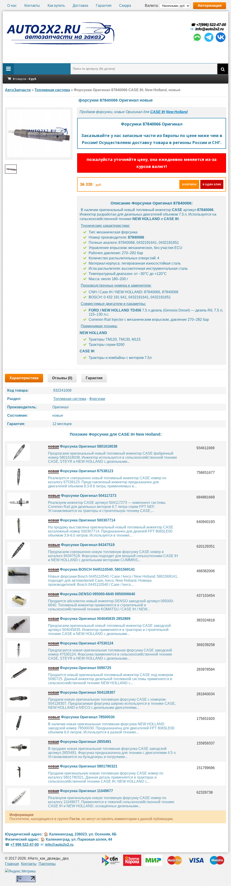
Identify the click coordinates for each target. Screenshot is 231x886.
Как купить (56, 5)
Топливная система (69, 399)
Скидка (125, 5)
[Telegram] (208, 41)
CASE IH (157, 112)
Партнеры (47, 864)
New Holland (177, 112)
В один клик (212, 184)
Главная (12, 864)
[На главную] (60, 33)
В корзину (189, 184)
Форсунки (97, 399)
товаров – (25, 79)
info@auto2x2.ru (209, 29)
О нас (12, 5)
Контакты (32, 5)
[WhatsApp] (197, 41)
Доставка (80, 5)
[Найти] (222, 68)
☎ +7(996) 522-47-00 (208, 25)
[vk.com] (220, 41)
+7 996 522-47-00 (24, 844)
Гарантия (103, 5)
